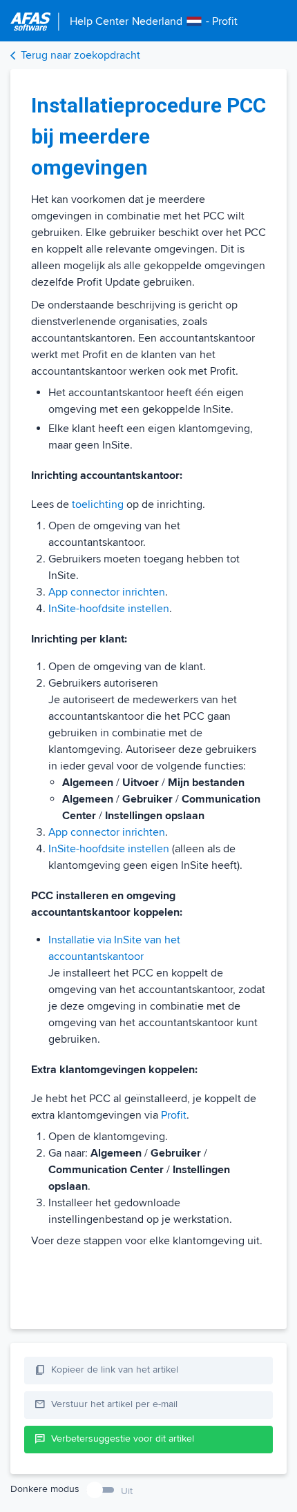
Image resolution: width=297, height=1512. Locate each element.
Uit (127, 1491)
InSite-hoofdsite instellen (108, 609)
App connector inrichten (106, 592)
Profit (173, 1115)
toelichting (98, 504)
